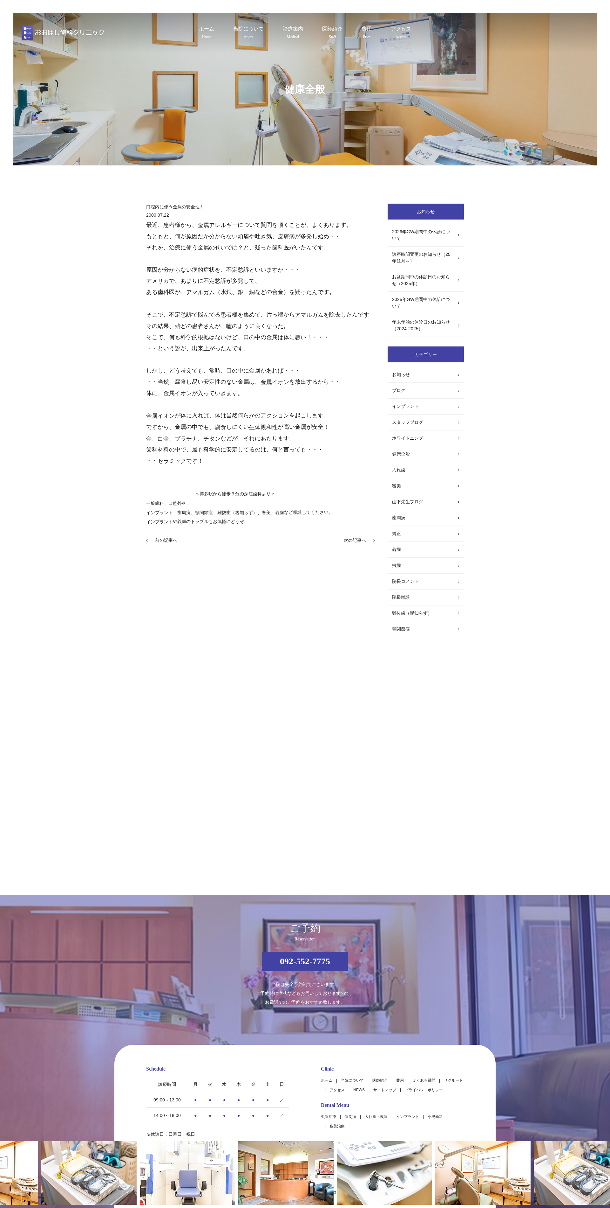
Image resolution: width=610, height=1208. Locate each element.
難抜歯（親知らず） (412, 613)
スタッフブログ (407, 422)
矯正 (396, 533)
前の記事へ (166, 540)
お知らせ (401, 374)
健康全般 (401, 454)
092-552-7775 (305, 961)
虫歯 (396, 565)
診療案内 (293, 32)
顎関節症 (401, 629)
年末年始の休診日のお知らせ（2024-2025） (421, 325)
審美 (396, 485)
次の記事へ (355, 540)
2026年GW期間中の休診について (421, 235)
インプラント (159, 512)
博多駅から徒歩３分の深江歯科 (231, 494)
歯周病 (184, 512)
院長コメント (405, 581)
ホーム (206, 32)
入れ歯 (398, 469)
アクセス (401, 32)
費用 (367, 32)
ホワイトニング (407, 438)
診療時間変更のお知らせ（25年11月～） (421, 257)
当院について (248, 32)
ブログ (398, 390)
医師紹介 (332, 32)
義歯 (396, 549)
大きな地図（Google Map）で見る (429, 1128)
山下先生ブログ (407, 501)
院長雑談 (401, 597)
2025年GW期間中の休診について (421, 303)
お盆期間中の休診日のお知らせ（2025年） (421, 280)
